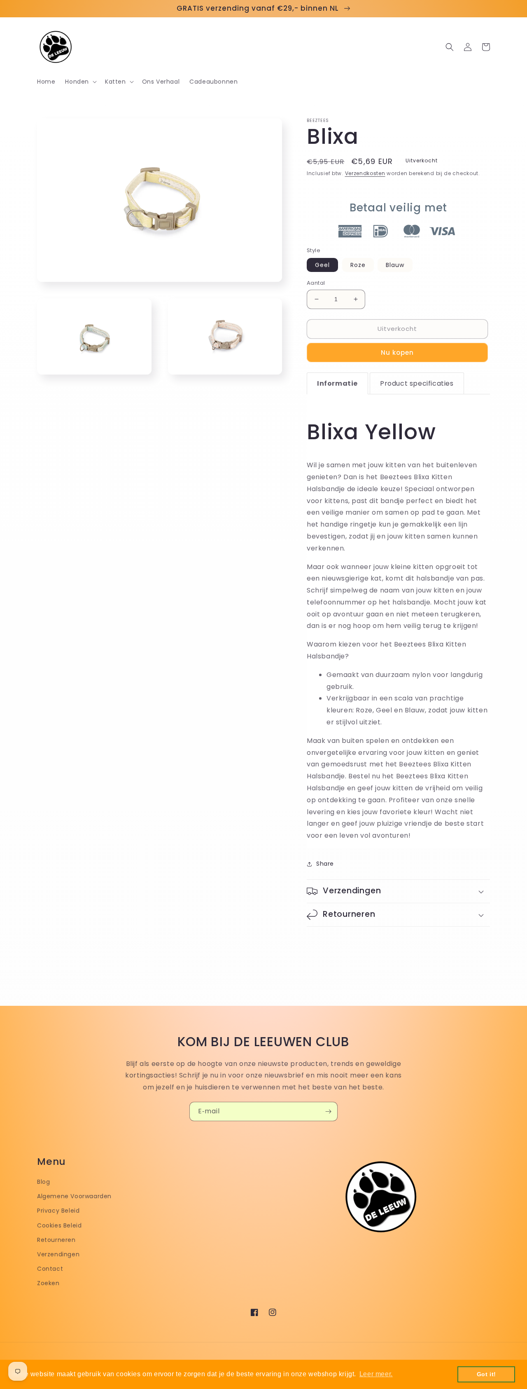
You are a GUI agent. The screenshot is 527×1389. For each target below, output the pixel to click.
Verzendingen (58, 1254)
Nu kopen (397, 352)
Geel (322, 265)
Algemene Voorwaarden (74, 1196)
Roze (358, 265)
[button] (80, 81)
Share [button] (325, 864)
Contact (50, 1269)
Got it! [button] (486, 1374)
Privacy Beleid (58, 1210)
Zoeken (48, 1283)
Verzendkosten (365, 173)
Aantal (316, 283)
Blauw (395, 265)
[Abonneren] (328, 1111)
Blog (43, 1182)
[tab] (337, 383)
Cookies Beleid (59, 1225)
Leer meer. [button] (376, 1373)
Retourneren (56, 1240)
